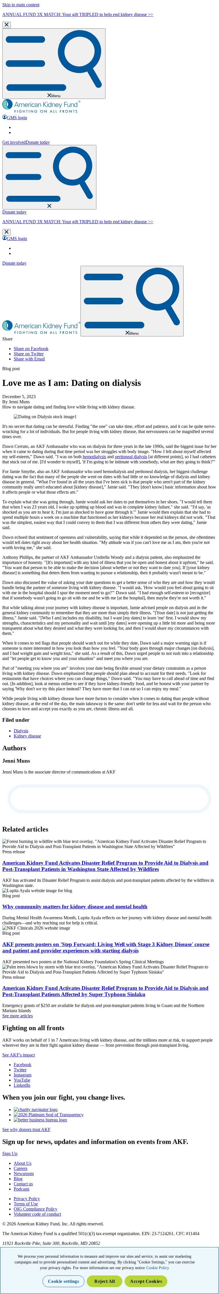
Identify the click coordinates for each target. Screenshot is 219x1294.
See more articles (17, 1015)
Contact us (23, 1183)
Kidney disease (27, 735)
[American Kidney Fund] (41, 111)
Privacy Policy (27, 1198)
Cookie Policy (157, 1268)
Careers (20, 1168)
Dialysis (21, 730)
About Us (22, 1163)
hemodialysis (94, 456)
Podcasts (21, 1189)
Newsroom (24, 1173)
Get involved (14, 142)
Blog (18, 1178)
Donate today (38, 142)
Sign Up (9, 1153)
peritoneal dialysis (131, 456)
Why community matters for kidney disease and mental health (74, 907)
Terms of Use (26, 1203)
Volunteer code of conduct (37, 1214)
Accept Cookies (146, 1281)
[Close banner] (6, 25)
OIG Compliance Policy (35, 1209)
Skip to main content (20, 4)
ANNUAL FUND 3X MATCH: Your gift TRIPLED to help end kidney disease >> (77, 14)
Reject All (104, 1281)
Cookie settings (63, 1281)
